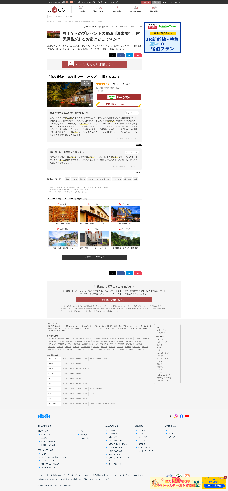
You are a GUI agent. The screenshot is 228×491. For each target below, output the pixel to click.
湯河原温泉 (129, 341)
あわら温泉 (94, 344)
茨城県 (78, 364)
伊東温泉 (138, 341)
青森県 (72, 359)
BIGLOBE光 (45, 434)
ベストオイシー (162, 358)
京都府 (72, 388)
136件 (128, 84)
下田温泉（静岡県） (65, 344)
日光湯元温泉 (71, 349)
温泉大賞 (83, 434)
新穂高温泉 (130, 344)
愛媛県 (78, 398)
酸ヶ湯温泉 (52, 349)
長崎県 (78, 403)
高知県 (85, 398)
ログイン (177, 2)
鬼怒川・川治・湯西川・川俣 (99, 179)
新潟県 (78, 374)
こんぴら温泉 (85, 347)
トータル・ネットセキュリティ (53, 460)
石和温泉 (120, 341)
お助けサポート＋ (48, 454)
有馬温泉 (51, 347)
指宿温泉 (141, 349)
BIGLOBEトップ (102, 479)
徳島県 (65, 398)
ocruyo (159, 347)
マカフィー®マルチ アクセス (119, 459)
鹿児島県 (106, 403)
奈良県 (92, 388)
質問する (156, 2)
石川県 (72, 379)
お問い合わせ (43, 475)
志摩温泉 (102, 349)
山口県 (92, 393)
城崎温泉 (139, 344)
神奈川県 (86, 369)
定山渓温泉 (52, 338)
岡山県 (78, 393)
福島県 (105, 359)
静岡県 (65, 383)
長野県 (72, 374)
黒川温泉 (136, 347)
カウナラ (160, 367)
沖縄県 (113, 403)
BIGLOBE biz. (114, 430)
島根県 (72, 393)
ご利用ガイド (162, 333)
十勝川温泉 (70, 338)
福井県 (78, 379)
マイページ (168, 2)
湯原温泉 (120, 347)
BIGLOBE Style (144, 447)
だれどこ (160, 345)
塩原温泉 (87, 341)
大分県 (92, 403)
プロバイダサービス (116, 440)
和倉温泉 (77, 344)
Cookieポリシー (138, 475)
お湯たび (160, 350)
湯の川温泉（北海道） (84, 338)
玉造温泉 (104, 347)
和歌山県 (99, 388)
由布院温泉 (123, 349)
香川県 (72, 398)
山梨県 (65, 374)
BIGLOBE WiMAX (48, 445)
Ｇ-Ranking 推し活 (163, 375)
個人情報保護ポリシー (101, 475)
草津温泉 (146, 338)
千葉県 (72, 369)
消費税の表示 (56, 475)
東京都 (78, 369)
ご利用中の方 (170, 425)
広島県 (85, 393)
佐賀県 (72, 403)
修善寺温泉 (52, 344)
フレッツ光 (113, 437)
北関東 (74, 179)
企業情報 (139, 425)
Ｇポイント (161, 339)
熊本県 (85, 403)
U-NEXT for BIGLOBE (50, 464)
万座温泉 (61, 341)
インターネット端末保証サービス (53, 457)
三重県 (85, 383)
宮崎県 (98, 403)
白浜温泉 (60, 347)
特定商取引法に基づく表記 (48, 479)
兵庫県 (85, 388)
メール (170, 433)
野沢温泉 (96, 341)
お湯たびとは (162, 330)
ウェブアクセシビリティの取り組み (77, 475)
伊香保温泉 (52, 341)
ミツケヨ (160, 369)
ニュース (141, 440)
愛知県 (78, 383)
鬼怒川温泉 (117, 179)
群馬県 (72, 364)
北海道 (65, 359)
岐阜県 (72, 383)
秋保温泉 (113, 338)
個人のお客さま (44, 425)
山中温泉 (85, 344)
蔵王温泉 (129, 338)
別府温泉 (128, 347)
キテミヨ (160, 356)
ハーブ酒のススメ (163, 380)
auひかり (44, 438)
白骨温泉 (104, 341)
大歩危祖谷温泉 (112, 349)
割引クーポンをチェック (121, 104)
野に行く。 (161, 364)
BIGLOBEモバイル (48, 441)
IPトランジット (114, 454)
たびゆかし (161, 372)
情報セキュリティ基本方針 (71, 479)
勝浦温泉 (68, 347)
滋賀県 (65, 388)
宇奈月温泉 (104, 344)
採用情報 (141, 444)
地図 (101, 91)
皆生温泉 (112, 347)
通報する (139, 145)
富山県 (65, 379)
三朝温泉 (96, 347)
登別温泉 (61, 338)
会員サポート (173, 437)
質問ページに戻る (95, 257)
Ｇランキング (162, 342)
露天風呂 (127, 179)
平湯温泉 (121, 344)
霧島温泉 (145, 347)
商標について (89, 479)
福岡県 (65, 403)
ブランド (141, 433)
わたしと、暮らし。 (164, 353)
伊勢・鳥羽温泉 (91, 349)
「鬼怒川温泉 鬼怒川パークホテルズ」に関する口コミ (84, 76)
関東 (135, 179)
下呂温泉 (113, 344)
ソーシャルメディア (145, 451)
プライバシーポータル (121, 475)
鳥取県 (65, 393)
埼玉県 (65, 369)
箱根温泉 (81, 349)
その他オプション (48, 467)
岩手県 (78, 359)
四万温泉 (69, 341)
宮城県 (85, 359)
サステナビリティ (145, 437)
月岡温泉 (112, 341)
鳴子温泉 (105, 338)
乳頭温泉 (97, 338)
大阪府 (78, 388)
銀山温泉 (138, 338)
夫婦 (67, 179)
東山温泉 (121, 338)
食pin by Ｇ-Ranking (164, 378)
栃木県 (82, 179)
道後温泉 (76, 347)
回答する (146, 2)
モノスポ (160, 361)
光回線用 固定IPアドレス (118, 444)
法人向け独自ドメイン (117, 464)
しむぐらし (84, 438)
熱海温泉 (132, 349)
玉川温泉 (61, 349)
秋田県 (92, 359)
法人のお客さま (111, 425)
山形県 (98, 359)
